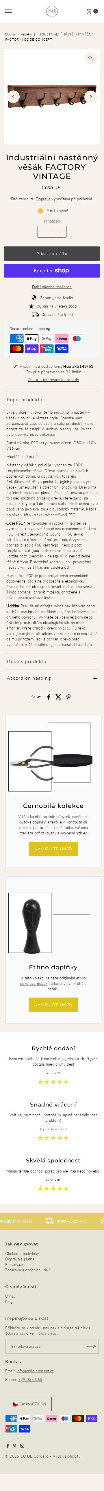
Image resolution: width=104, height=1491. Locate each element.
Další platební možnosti (52, 286)
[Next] (90, 97)
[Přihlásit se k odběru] (91, 1346)
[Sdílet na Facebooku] (48, 696)
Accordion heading (29, 678)
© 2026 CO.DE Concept (27, 1456)
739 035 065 (30, 1379)
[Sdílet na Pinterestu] (68, 696)
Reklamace (14, 1264)
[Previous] (13, 97)
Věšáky (26, 34)
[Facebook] (8, 1446)
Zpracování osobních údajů (28, 1270)
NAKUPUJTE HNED (53, 849)
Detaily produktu (26, 661)
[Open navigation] (8, 11)
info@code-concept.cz (35, 1371)
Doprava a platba (19, 1259)
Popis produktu (24, 399)
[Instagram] (22, 1446)
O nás (10, 1296)
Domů (10, 34)
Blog (9, 1301)
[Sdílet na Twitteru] (58, 696)
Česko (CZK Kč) (32, 1404)
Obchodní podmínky (22, 1253)
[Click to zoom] (90, 58)
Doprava (43, 199)
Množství (52, 221)
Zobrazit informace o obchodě (53, 379)
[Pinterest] (14, 1446)
